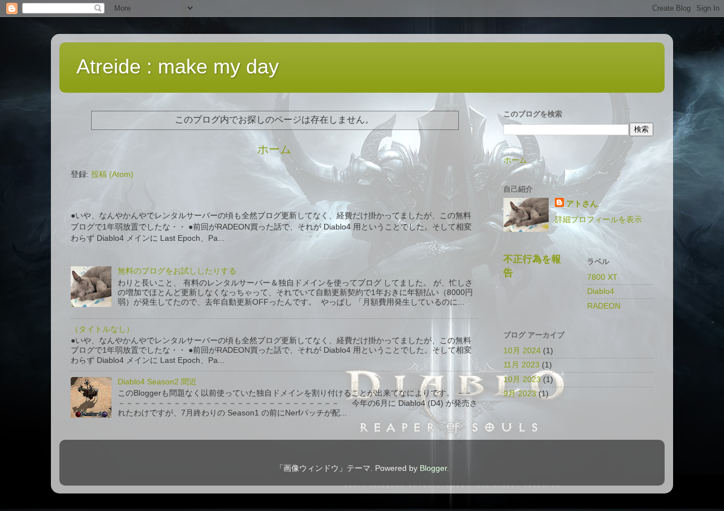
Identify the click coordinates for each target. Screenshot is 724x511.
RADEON (603, 305)
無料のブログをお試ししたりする (177, 270)
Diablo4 (600, 291)
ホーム (274, 149)
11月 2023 (521, 364)
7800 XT (602, 277)
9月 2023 (519, 393)
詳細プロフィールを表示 (598, 219)
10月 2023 (522, 379)
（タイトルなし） (102, 329)
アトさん (582, 203)
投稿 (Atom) (112, 174)
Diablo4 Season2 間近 (157, 381)
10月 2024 (522, 350)
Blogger (433, 468)
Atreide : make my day (177, 66)
